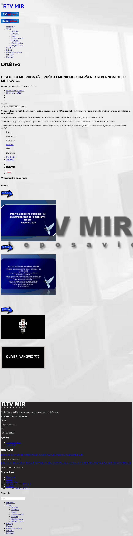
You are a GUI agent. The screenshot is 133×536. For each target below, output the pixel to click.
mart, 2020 (11, 445)
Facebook (10, 477)
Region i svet (17, 45)
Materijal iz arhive (14, 52)
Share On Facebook (15, 90)
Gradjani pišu (17, 43)
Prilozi (9, 50)
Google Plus (11, 482)
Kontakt (10, 57)
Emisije (9, 48)
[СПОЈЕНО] (28, 240)
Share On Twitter (14, 93)
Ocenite (4, 106)
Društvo (15, 34)
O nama (10, 55)
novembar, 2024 (13, 443)
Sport (13, 36)
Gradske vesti (17, 38)
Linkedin (10, 486)
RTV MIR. (27, 484)
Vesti (8, 29)
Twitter (9, 479)
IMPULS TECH (22, 488)
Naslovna (10, 27)
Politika (14, 31)
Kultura (14, 41)
